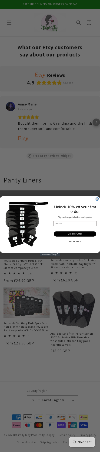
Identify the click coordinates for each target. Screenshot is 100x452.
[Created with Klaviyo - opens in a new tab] (50, 254)
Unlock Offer (75, 234)
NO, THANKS (75, 242)
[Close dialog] (97, 198)
